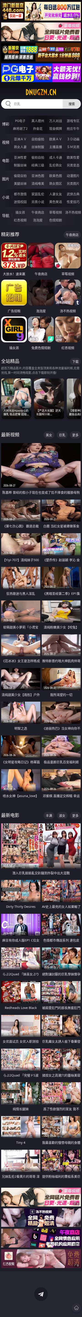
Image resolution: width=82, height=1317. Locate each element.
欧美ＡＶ (55, 139)
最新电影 (10, 815)
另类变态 (73, 165)
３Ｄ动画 (73, 139)
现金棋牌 (55, 128)
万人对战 (55, 121)
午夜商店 (37, 212)
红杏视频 (20, 220)
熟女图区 (55, 183)
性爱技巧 (73, 202)
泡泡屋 (38, 220)
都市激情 (20, 194)
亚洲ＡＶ (20, 139)
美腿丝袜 (20, 183)
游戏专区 (73, 121)
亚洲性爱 (20, 157)
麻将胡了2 (20, 128)
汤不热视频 (73, 212)
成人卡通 (55, 157)
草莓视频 (55, 212)
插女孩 (20, 212)
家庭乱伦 (37, 194)
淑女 (62, 815)
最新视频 (10, 435)
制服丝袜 (20, 165)
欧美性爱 (73, 157)
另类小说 (37, 202)
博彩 (5, 124)
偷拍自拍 (37, 157)
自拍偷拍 (37, 139)
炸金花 (38, 128)
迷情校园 (20, 202)
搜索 (72, 104)
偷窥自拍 (20, 175)
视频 (5, 142)
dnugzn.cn (41, 92)
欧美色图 (55, 175)
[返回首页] (76, 1307)
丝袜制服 (37, 147)
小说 (5, 197)
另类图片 (73, 183)
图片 (5, 178)
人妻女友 (55, 194)
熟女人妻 (20, 147)
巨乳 (62, 435)
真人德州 (37, 121)
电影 (5, 160)
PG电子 (20, 121)
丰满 (49, 815)
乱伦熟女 (55, 165)
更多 (75, 435)
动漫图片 (73, 175)
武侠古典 (73, 194)
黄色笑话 (55, 202)
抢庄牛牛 (73, 128)
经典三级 (37, 165)
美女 (49, 435)
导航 (5, 215)
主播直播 (55, 147)
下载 (75, 361)
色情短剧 (55, 220)
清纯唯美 (37, 183)
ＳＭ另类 (73, 147)
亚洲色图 (37, 175)
